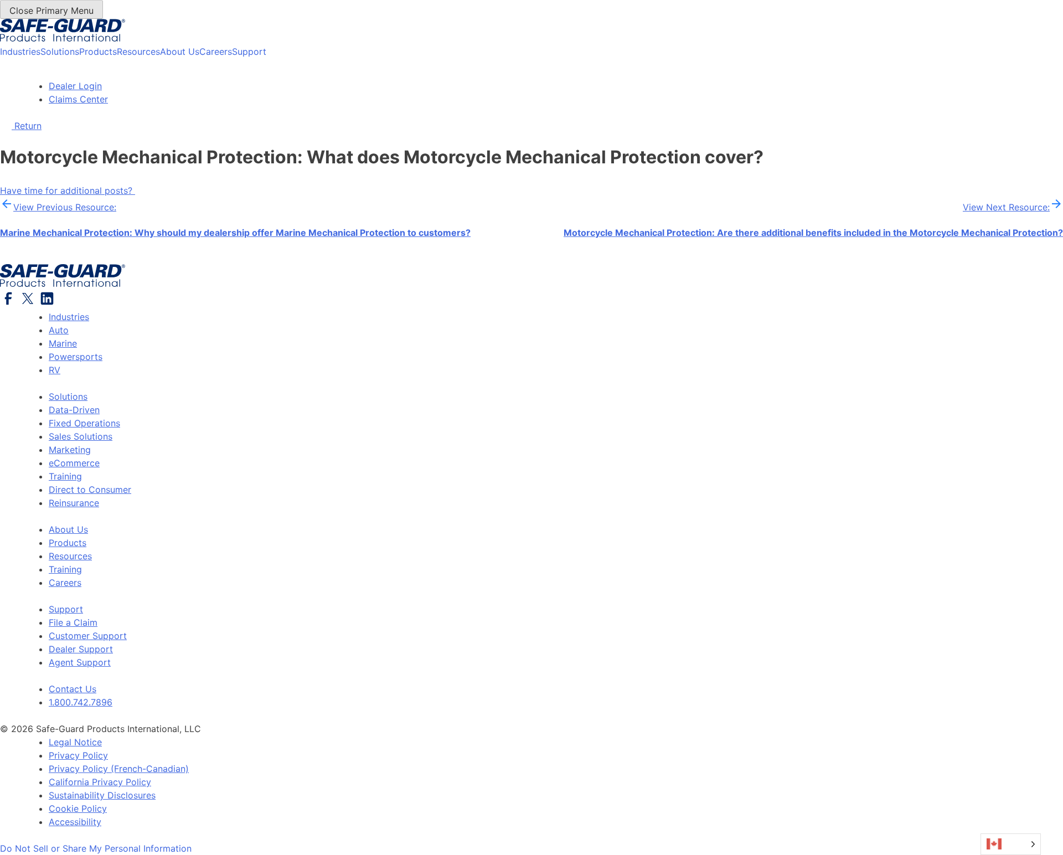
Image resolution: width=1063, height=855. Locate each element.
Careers (215, 51)
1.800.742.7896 (80, 702)
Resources (138, 51)
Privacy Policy (78, 755)
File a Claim (73, 622)
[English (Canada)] (1011, 844)
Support (249, 51)
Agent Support (80, 662)
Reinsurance (74, 502)
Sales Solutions (80, 436)
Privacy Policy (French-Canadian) (119, 768)
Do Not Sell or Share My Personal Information (96, 848)
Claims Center (78, 99)
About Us (179, 51)
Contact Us (72, 688)
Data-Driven (74, 409)
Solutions (59, 51)
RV (54, 369)
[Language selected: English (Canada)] (1011, 844)
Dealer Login (75, 85)
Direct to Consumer (90, 489)
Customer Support (88, 635)
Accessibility (75, 821)
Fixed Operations (84, 423)
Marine (63, 343)
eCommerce (74, 462)
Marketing (70, 449)
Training (65, 476)
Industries (20, 51)
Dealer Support (81, 649)
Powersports (75, 356)
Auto (59, 330)
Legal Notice (75, 742)
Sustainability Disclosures (102, 795)
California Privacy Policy (100, 781)
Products (98, 51)
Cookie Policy (78, 808)
